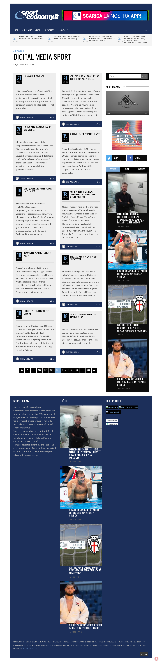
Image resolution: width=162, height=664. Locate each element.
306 (76, 370)
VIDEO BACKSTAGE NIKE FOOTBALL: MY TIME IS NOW (84, 316)
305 (70, 370)
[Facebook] (142, 655)
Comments (141, 170)
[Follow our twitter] (109, 159)
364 (88, 370)
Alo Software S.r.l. (30, 649)
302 (51, 370)
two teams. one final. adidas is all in (37, 255)
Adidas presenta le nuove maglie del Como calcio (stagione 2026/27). (32, 38)
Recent (127, 170)
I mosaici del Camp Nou (34, 76)
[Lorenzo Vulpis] (113, 413)
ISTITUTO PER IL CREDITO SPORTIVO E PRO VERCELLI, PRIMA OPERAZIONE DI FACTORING (132, 328)
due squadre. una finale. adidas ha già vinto (38, 190)
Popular (113, 170)
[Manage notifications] (156, 659)
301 (45, 370)
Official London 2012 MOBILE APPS (85, 134)
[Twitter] (146, 655)
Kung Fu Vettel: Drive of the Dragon (36, 313)
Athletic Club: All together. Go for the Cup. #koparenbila (84, 78)
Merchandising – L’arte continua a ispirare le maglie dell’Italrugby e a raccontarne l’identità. (67, 39)
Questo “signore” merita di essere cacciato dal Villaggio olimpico (131, 382)
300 (39, 370)
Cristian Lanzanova (26, 118)
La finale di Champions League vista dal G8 (37, 129)
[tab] (113, 169)
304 (64, 370)
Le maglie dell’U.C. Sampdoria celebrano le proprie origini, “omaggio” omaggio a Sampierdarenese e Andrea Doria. (101, 40)
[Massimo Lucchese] (128, 408)
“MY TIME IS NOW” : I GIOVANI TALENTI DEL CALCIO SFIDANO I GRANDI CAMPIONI (82, 195)
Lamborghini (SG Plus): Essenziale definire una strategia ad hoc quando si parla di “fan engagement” (130, 219)
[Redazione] (112, 408)
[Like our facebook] (130, 159)
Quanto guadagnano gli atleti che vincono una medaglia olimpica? (132, 274)
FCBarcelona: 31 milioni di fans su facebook (83, 258)
